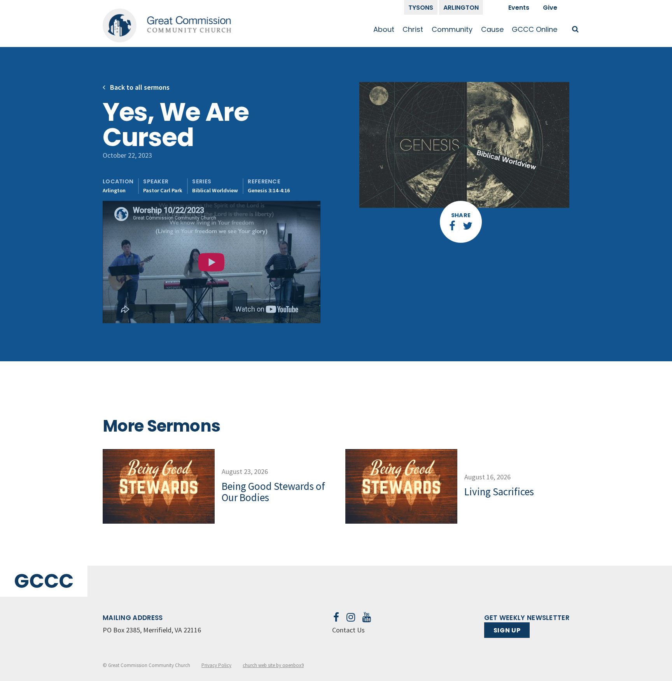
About (383, 29)
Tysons (420, 7)
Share (461, 215)
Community (452, 29)
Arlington (461, 7)
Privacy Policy (216, 665)
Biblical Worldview (215, 190)
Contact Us (348, 629)
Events (518, 7)
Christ (412, 29)
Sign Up (507, 630)
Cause (492, 29)
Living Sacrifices (499, 491)
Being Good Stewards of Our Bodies (273, 491)
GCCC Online (534, 29)
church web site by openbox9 (273, 665)
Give (550, 7)
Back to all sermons (139, 87)
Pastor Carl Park (162, 190)
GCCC (44, 581)
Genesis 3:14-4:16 (269, 190)
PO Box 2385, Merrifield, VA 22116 (152, 629)
